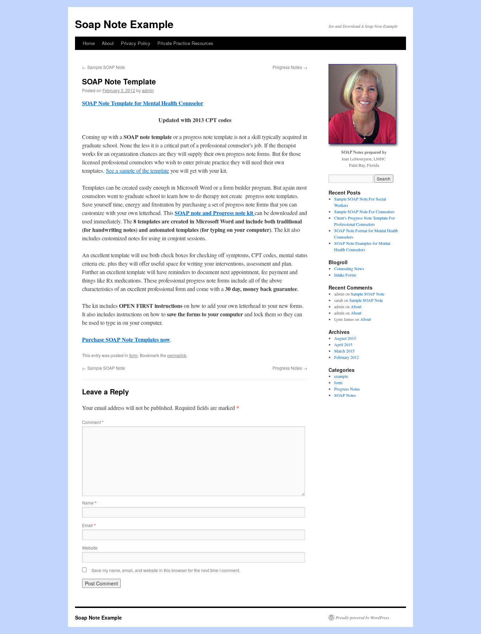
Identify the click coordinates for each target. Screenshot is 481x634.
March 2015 (344, 351)
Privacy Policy (135, 43)
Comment (93, 422)
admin (148, 90)
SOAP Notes (345, 395)
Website (90, 548)
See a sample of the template (137, 170)
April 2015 (343, 344)
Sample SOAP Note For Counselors (364, 211)
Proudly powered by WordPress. (363, 617)
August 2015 (345, 338)
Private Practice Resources (185, 43)
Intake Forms (345, 275)
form (133, 355)
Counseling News (349, 268)
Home (89, 43)
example (341, 376)
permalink (176, 355)
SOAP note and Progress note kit (215, 213)
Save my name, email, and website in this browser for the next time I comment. (166, 570)
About (108, 43)
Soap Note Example (124, 23)
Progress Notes (290, 67)
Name (89, 503)
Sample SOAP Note (103, 67)
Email (89, 525)
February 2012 (346, 357)
